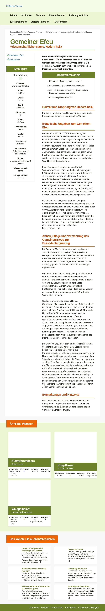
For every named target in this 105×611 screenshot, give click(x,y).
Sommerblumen (57, 15)
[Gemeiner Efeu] (15, 55)
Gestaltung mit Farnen (77, 568)
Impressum (70, 607)
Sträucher (26, 15)
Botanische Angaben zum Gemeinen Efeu (66, 86)
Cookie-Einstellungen (88, 607)
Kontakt (45, 607)
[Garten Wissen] (14, 6)
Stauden (40, 15)
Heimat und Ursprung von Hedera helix (65, 81)
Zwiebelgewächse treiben (78, 586)
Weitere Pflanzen (40, 21)
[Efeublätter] (13, 59)
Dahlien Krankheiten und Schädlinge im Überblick (32, 549)
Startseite (34, 607)
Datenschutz (57, 607)
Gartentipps (61, 21)
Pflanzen (39, 32)
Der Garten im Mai (75, 549)
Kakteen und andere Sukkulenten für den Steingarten (36, 587)
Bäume (13, 15)
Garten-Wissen (27, 32)
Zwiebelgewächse (78, 15)
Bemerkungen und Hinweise (60, 98)
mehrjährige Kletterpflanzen (71, 32)
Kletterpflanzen (18, 21)
